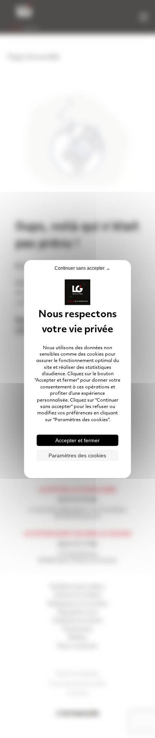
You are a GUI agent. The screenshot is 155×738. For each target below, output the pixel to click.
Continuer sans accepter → (82, 267)
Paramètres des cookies (77, 455)
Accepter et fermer (77, 440)
